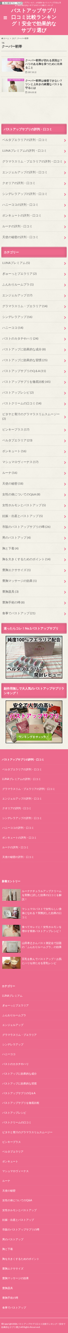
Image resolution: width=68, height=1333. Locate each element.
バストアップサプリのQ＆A (24, 371)
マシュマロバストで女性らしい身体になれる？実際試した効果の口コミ (42, 913)
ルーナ (9, 472)
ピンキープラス (15, 429)
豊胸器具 (10, 591)
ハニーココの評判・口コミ (20, 204)
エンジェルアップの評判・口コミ (25, 172)
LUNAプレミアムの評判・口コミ (24, 150)
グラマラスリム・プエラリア (24, 306)
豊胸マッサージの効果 (19, 580)
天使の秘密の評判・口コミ (20, 237)
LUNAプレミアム (16, 262)
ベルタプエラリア (17, 440)
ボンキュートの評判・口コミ (22, 215)
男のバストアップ (16, 537)
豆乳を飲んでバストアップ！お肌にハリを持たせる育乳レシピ (42, 961)
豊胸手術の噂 (13, 602)
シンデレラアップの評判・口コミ (25, 193)
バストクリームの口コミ (21, 403)
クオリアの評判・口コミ (19, 183)
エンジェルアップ (17, 295)
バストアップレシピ (18, 392)
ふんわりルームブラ (18, 284)
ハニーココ (12, 327)
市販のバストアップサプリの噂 (26, 526)
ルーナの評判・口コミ (17, 226)
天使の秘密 (12, 483)
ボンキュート (14, 451)
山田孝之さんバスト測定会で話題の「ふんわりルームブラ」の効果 (42, 945)
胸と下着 (10, 548)
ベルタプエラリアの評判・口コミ (25, 139)
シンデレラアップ (17, 317)
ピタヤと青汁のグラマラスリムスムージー (31, 416)
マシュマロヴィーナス (20, 462)
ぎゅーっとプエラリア (19, 273)
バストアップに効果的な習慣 (24, 360)
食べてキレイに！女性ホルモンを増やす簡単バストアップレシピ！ (42, 929)
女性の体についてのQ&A (21, 494)
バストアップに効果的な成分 (24, 349)
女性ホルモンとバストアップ (24, 505)
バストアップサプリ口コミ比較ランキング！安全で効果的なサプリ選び (34, 20)
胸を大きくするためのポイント (26, 559)
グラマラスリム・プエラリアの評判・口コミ (32, 161)
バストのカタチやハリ (20, 338)
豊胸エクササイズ (16, 570)
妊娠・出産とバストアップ (22, 516)
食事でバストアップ (18, 613)
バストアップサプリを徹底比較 (26, 381)
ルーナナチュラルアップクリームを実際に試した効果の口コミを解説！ (42, 895)
